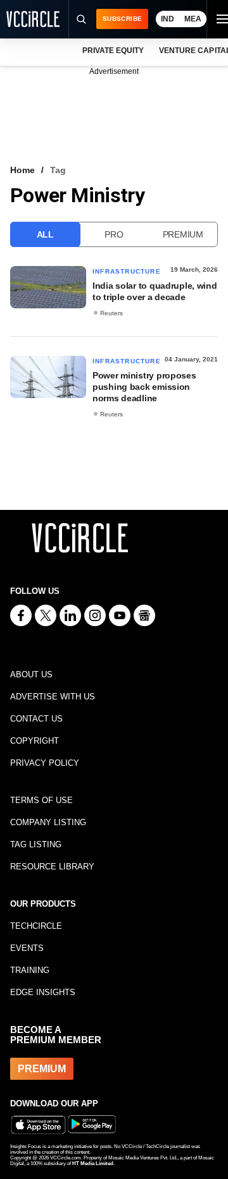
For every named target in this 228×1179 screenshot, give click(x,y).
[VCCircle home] (33, 19)
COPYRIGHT (34, 741)
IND (167, 19)
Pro (113, 234)
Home (22, 170)
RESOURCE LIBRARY (52, 866)
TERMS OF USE (41, 800)
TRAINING (29, 970)
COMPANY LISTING (48, 822)
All (45, 234)
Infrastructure (126, 271)
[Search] (80, 19)
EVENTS (27, 948)
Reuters (111, 313)
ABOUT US (31, 674)
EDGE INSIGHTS (42, 992)
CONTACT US (36, 718)
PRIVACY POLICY (44, 763)
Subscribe (122, 18)
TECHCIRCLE (36, 926)
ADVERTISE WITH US (52, 696)
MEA (192, 19)
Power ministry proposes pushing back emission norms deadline (144, 386)
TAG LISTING (35, 844)
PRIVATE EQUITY (113, 50)
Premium (183, 234)
